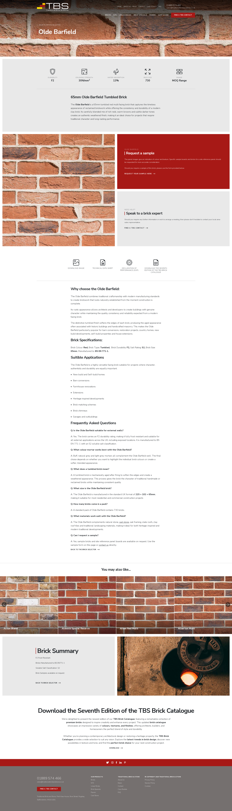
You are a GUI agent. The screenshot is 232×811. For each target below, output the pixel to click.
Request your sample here (138, 174)
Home (119, 6)
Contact (141, 6)
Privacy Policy (150, 780)
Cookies (148, 786)
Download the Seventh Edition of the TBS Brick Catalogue (156, 270)
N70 (114, 15)
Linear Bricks (125, 15)
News (134, 6)
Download (114, 748)
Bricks (108, 15)
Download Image (76, 268)
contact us (104, 545)
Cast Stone (163, 15)
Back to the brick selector (83, 550)
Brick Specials (140, 15)
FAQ (160, 6)
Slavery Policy (150, 783)
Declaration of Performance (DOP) (129, 269)
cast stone (124, 522)
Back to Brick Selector (46, 683)
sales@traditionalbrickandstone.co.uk (181, 8)
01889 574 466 (174, 5)
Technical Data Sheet (103, 268)
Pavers (152, 15)
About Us (126, 6)
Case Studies (152, 6)
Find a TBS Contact (134, 228)
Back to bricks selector (50, 25)
